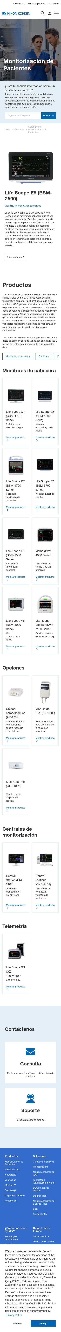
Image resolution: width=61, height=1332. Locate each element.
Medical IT (10, 1185)
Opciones (44, 356)
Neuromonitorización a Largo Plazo (43, 1202)
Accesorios (10, 1201)
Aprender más (14, 257)
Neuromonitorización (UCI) (43, 1173)
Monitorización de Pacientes (14, 1163)
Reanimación (12, 1170)
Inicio (7, 130)
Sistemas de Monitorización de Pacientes (37, 130)
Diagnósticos (39, 1196)
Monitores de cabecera (18, 356)
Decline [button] (17, 1323)
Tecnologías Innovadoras (11, 1238)
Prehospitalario (40, 1167)
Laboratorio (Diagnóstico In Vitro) (43, 1181)
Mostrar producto (15, 438)
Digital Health (40, 1214)
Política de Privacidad (44, 1242)
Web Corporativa (37, 4)
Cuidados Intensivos (43, 1162)
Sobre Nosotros (41, 1237)
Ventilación (10, 1180)
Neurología (10, 1175)
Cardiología (11, 1190)
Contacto (54, 4)
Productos (19, 130)
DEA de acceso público (41, 1189)
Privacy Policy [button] (14, 1315)
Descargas (19, 4)
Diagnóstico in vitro (15, 1196)
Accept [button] (43, 1323)
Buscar (47, 116)
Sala (35, 1209)
